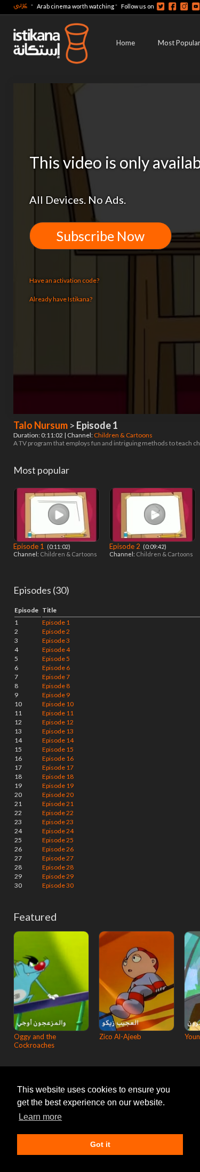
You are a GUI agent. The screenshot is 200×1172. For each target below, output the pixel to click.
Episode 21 (58, 804)
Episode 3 (56, 640)
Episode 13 (58, 731)
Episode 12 (58, 722)
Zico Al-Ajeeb (120, 1036)
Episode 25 (58, 840)
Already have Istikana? (60, 299)
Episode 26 (58, 849)
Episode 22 (58, 813)
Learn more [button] (40, 1116)
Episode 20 (58, 795)
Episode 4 (56, 649)
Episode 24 (58, 831)
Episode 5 (56, 659)
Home (125, 42)
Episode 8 (56, 686)
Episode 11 (58, 713)
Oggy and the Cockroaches (35, 1040)
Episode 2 (125, 546)
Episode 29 (58, 876)
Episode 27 (58, 858)
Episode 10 (58, 704)
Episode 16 (58, 758)
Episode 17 (58, 767)
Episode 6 (56, 668)
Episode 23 (58, 822)
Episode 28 (58, 867)
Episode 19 (58, 786)
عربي (20, 5)
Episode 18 (58, 776)
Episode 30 (58, 885)
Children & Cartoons (124, 435)
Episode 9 (56, 695)
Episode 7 (56, 677)
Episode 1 (29, 546)
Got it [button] (100, 1144)
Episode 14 (58, 740)
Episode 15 (58, 749)
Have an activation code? (64, 280)
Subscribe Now (101, 236)
